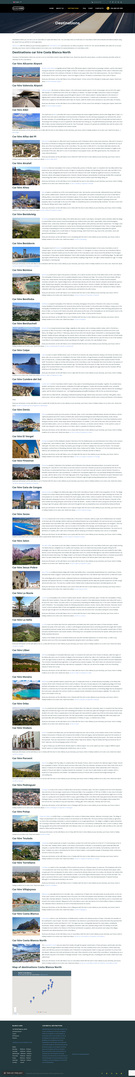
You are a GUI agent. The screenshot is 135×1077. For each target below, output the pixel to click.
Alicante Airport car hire (48, 1029)
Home (51, 8)
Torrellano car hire (47, 1060)
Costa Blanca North (50, 945)
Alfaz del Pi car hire (51, 1036)
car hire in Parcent (17, 781)
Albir (55, 114)
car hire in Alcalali (75, 183)
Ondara (44, 732)
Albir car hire (54, 1033)
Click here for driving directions (80, 1054)
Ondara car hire (46, 1056)
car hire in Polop (45, 834)
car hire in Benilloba (80, 319)
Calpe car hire (58, 1042)
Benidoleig (45, 219)
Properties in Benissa (92, 295)
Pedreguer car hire (51, 1058)
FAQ (84, 8)
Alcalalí (44, 168)
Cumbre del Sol (46, 384)
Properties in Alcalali (87, 183)
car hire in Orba (74, 724)
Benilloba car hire (47, 1040)
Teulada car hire (61, 1058)
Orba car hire (59, 1053)
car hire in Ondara (17, 754)
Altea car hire (61, 1036)
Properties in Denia (86, 432)
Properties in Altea (56, 210)
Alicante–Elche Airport (48, 68)
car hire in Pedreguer (51, 807)
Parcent (44, 763)
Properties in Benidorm (33, 266)
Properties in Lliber (85, 673)
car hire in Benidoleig (80, 239)
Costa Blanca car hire (51, 1031)
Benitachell (45, 328)
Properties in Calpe (56, 375)
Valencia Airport (46, 90)
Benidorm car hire (59, 1038)
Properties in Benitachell (66, 346)
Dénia (43, 414)
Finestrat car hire (63, 1044)
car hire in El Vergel (79, 456)
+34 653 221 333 (97, 2)
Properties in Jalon (85, 563)
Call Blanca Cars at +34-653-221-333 (22, 1042)
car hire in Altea (44, 210)
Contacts (99, 8)
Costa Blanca (46, 918)
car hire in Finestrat (18, 483)
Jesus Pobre (45, 572)
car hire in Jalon (74, 563)
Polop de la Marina (45, 816)
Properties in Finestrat (31, 483)
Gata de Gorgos (46, 492)
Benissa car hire (57, 1040)
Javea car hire (46, 1049)
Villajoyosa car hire (59, 1060)
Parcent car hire (56, 1056)
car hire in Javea (67, 537)
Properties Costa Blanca (97, 936)
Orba (43, 708)
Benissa (44, 275)
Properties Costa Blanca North (108, 963)
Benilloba (44, 304)
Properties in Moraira (92, 699)
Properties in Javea (79, 537)
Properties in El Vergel (93, 456)
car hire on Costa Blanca (81, 936)
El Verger (44, 441)
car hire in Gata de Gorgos (83, 510)
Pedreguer (45, 789)
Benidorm (58, 248)
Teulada (44, 843)
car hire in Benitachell (51, 346)
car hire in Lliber (74, 673)
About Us (60, 8)
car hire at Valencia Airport (53, 106)
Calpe (43, 355)
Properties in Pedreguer (65, 807)
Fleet (90, 8)
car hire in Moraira (79, 699)
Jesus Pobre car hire (56, 1049)
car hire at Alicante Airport (53, 81)
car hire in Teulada (79, 859)
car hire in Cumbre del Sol (23, 405)
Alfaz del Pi (45, 141)
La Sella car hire (55, 1051)
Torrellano (45, 867)
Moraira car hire (50, 1053)
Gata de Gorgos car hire (50, 1047)
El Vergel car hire (52, 1044)
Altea (43, 192)
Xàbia (43, 519)
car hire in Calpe (45, 375)
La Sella (44, 624)
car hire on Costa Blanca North (88, 963)
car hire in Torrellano (51, 885)
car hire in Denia (74, 432)
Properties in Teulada (93, 859)
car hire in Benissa (79, 295)
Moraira (44, 681)
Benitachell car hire (47, 1042)
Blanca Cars (15, 46)
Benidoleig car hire (47, 1038)
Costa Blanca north (55, 46)
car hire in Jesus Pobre (80, 589)
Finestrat (44, 465)
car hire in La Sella (17, 646)
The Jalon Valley (46, 545)
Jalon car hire (61, 1047)
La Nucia (44, 598)
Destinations (73, 8)
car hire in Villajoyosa (80, 910)
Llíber (43, 655)
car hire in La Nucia (80, 616)
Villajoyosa (45, 894)
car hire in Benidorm (18, 266)
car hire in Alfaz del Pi (51, 159)
